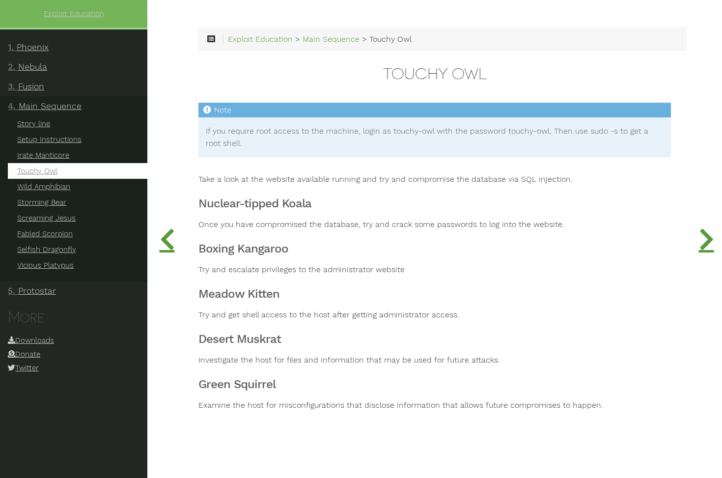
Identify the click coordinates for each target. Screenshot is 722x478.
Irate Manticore (43, 155)
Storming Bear (41, 202)
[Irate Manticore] (167, 239)
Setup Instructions (49, 139)
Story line (33, 123)
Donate (27, 354)
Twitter (27, 368)
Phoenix (28, 47)
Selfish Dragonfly (46, 249)
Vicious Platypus (45, 265)
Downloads (34, 340)
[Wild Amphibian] (706, 239)
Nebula (27, 67)
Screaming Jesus (46, 218)
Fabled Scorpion (45, 233)
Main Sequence (45, 106)
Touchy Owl (37, 171)
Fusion (26, 86)
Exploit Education (74, 13)
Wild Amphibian (43, 186)
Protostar (32, 291)
